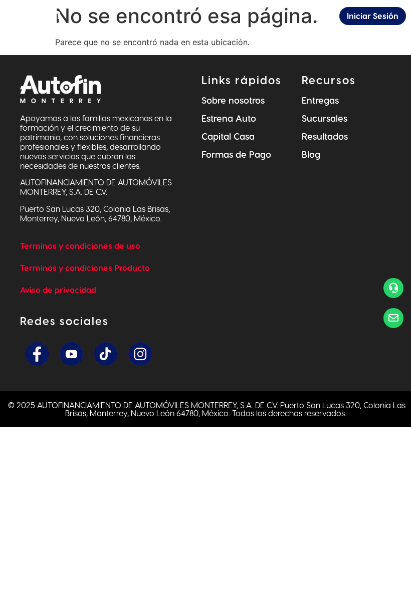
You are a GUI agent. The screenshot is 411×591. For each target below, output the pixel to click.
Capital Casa (228, 136)
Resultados (325, 136)
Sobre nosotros (233, 100)
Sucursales (324, 118)
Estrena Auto (228, 118)
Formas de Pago (236, 154)
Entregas (320, 100)
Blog (311, 154)
